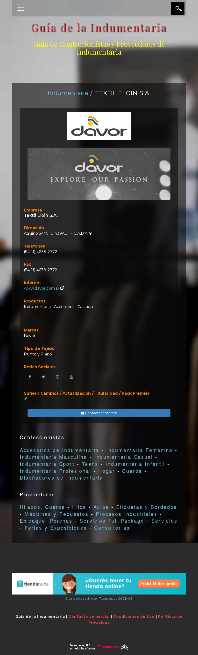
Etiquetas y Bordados (146, 506)
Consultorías (112, 527)
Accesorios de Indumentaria (59, 449)
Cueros (132, 470)
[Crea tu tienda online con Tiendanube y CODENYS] (99, 584)
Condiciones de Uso (134, 616)
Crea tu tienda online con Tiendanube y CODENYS (99, 598)
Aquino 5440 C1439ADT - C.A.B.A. (56, 233)
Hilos (79, 506)
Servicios (164, 520)
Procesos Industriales (126, 513)
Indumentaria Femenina (139, 449)
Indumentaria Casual (123, 456)
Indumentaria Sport (47, 463)
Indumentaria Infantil (135, 463)
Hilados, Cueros (42, 506)
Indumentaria (68, 93)
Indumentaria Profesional (55, 470)
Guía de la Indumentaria (99, 27)
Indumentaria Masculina (53, 456)
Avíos (101, 506)
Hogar (106, 470)
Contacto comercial (89, 616)
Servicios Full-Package (112, 520)
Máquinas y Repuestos (57, 513)
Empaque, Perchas (46, 520)
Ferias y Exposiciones (56, 527)
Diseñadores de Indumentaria (61, 477)
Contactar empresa (101, 413)
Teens (90, 463)
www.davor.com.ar (41, 288)
